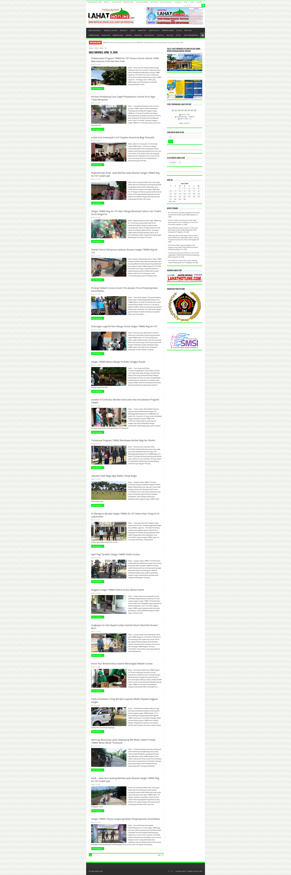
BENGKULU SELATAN (110, 30)
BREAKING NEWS (128, 2)
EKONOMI (199, 2)
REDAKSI (106, 2)
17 (189, 194)
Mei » (174, 201)
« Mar (170, 201)
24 (189, 196)
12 (198, 191)
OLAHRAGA (178, 2)
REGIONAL (123, 30)
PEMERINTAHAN (94, 35)
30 (184, 199)
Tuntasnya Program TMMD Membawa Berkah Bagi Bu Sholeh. (123, 440)
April (101, 48)
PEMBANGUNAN (118, 35)
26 (198, 196)
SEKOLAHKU (154, 2)
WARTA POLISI (153, 30)
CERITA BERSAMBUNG (191, 35)
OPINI (192, 2)
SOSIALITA (160, 35)
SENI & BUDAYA (149, 35)
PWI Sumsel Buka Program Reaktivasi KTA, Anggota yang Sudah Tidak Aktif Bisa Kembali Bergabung (183, 247)
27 (170, 199)
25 (194, 196)
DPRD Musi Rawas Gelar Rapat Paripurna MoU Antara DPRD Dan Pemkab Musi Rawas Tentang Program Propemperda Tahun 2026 (183, 238)
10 (189, 191)
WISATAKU (169, 35)
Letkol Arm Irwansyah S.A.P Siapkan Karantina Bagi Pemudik (122, 137)
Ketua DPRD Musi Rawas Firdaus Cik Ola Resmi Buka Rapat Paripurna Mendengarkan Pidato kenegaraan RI (183, 230)
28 (175, 199)
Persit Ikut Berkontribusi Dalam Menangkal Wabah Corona (121, 663)
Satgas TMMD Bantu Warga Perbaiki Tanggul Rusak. (118, 361)
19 (198, 194)
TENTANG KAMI (116, 2)
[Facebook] (187, 5)
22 (180, 196)
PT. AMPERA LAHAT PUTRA (193, 871)
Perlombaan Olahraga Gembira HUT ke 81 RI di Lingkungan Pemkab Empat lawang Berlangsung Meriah (135, 42)
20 (170, 196)
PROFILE (178, 35)
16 (184, 194)
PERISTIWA (188, 30)
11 (194, 191)
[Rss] (185, 5)
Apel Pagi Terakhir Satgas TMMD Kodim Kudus (115, 554)
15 (180, 194)
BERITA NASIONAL (165, 2)
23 (184, 196)
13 (170, 194)
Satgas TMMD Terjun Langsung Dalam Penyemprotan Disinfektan (125, 819)
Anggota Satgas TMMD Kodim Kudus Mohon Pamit (117, 589)
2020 (96, 48)
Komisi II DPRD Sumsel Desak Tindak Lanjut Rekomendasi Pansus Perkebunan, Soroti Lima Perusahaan (183, 222)
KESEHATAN (138, 35)
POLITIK (179, 30)
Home (91, 48)
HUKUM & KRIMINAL (142, 2)
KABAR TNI (141, 30)
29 (180, 199)
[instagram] (190, 5)
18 (194, 194)
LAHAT (132, 30)
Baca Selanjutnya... (98, 88)
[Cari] (203, 5)
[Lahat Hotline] (111, 15)
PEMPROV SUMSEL (168, 30)
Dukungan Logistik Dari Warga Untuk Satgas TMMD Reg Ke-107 (124, 326)
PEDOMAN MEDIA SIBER (94, 2)
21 (175, 196)
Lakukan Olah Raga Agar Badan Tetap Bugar (114, 475)
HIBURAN (129, 35)
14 (175, 194)
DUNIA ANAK (106, 35)
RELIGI (186, 2)
